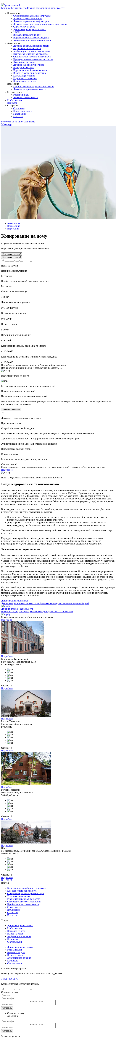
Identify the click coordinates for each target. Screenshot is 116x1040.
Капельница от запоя (24, 75)
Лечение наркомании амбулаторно (31, 21)
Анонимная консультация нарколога (32, 40)
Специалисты (14, 907)
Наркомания (13, 226)
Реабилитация (14, 928)
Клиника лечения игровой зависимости (33, 86)
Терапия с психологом (18, 896)
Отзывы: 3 (6, 748)
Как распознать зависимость (22, 890)
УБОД (16, 32)
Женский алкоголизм (24, 62)
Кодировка (12, 939)
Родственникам (21, 94)
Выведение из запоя (23, 67)
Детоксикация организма (20, 925)
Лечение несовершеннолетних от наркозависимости (40, 24)
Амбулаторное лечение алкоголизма (31, 51)
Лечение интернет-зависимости (29, 89)
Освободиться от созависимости (24, 901)
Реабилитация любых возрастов (23, 899)
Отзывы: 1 (6, 685)
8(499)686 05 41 (9, 121)
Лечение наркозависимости (27, 18)
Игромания (13, 228)
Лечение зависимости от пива (28, 64)
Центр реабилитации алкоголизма (30, 54)
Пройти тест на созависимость (23, 904)
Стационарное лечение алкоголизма (32, 56)
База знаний (19, 113)
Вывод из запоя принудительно (29, 73)
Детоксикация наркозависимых (29, 29)
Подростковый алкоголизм (27, 48)
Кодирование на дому (24, 81)
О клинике (18, 108)
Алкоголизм (13, 223)
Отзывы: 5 (6, 874)
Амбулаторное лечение (19, 936)
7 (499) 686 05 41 (9, 978)
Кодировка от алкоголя (25, 78)
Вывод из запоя (15, 933)
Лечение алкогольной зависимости (31, 45)
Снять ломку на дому (24, 26)
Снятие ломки (14, 942)
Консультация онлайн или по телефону (27, 888)
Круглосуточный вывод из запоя (30, 70)
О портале (12, 912)
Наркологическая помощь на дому (31, 37)
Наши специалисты (23, 111)
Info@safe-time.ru (26, 121)
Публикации (13, 909)
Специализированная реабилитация (31, 16)
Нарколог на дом (16, 931)
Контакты (18, 116)
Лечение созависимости (25, 97)
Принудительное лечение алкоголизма (33, 59)
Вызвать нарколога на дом (26, 35)
